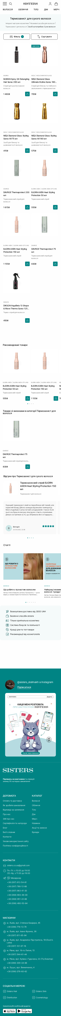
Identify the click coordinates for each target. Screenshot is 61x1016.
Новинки (36, 823)
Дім (33, 814)
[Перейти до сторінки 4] (33, 403)
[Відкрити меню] (5, 4)
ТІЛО (36, 9)
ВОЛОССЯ (8, 9)
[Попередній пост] (9, 724)
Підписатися (24, 687)
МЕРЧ (56, 9)
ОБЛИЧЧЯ (23, 9)
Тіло (34, 809)
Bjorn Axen (35, 189)
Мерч (34, 819)
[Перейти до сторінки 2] (29, 403)
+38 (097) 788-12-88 (17, 886)
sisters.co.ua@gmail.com (18, 865)
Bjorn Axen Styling (49, 189)
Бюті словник (9, 832)
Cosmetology (42, 997)
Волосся (36, 801)
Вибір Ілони (35, 46)
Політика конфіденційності (15, 845)
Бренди (35, 832)
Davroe (6, 189)
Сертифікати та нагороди (15, 823)
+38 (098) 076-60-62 (17, 971)
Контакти (7, 836)
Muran (6, 75)
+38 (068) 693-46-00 (17, 895)
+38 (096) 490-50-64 (17, 903)
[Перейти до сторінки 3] (31, 403)
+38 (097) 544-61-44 (17, 954)
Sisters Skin (41, 991)
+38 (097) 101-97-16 (16, 946)
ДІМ (46, 9)
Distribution (12, 997)
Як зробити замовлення (14, 805)
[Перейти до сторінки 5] (33, 602)
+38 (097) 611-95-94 (17, 935)
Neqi (33, 75)
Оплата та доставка (12, 801)
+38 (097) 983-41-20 (17, 890)
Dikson (6, 302)
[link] (56, 4)
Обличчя (36, 805)
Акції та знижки (39, 828)
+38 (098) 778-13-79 (17, 927)
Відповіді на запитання (13, 809)
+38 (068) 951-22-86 (17, 899)
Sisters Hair (12, 991)
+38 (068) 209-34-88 (17, 963)
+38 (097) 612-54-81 (17, 882)
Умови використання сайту (16, 841)
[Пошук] (10, 4)
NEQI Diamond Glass (44, 75)
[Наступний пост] (52, 724)
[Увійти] (50, 4)
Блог (5, 828)
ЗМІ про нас (8, 819)
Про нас (6, 814)
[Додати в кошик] (27, 94)
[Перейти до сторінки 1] (27, 403)
